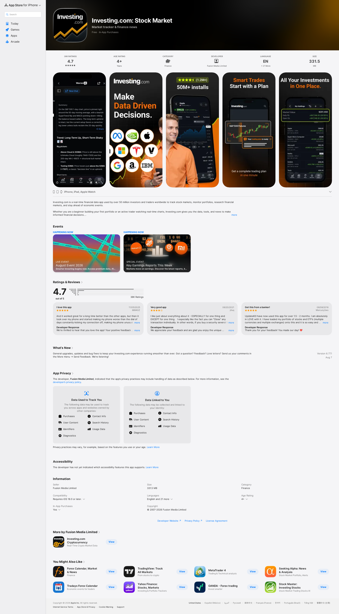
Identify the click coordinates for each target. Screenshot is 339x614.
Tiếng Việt (308, 603)
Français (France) (263, 603)
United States (195, 603)
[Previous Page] (49, 129)
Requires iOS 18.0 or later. (67, 499)
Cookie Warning (106, 607)
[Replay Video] (57, 182)
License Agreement (216, 520)
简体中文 (248, 603)
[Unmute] (96, 182)
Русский (237, 603)
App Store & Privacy (86, 607)
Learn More (153, 447)
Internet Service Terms (63, 607)
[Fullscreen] (102, 182)
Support (120, 607)
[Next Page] (335, 129)
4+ (242, 499)
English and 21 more (158, 499)
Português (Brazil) (292, 603)
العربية (226, 603)
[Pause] (91, 182)
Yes (55, 509)
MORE (137, 322)
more (234, 214)
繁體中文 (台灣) (323, 603)
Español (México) (213, 603)
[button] (23, 23)
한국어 (277, 603)
